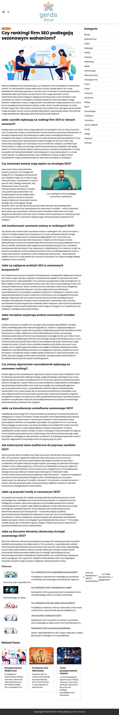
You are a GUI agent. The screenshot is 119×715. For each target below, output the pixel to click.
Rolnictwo (88, 97)
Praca (87, 84)
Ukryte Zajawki (91, 125)
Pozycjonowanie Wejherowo (13, 669)
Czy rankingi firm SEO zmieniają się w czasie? (51, 587)
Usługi (87, 134)
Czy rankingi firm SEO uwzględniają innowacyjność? (54, 572)
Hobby (87, 52)
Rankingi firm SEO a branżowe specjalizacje (50, 628)
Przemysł (88, 93)
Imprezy (88, 57)
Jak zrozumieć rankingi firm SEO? (46, 615)
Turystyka (88, 120)
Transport (88, 115)
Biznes (87, 34)
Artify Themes (78, 711)
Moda (86, 66)
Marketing (6, 29)
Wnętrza (88, 138)
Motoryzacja (90, 70)
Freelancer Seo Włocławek (40, 669)
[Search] (8, 12)
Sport (86, 106)
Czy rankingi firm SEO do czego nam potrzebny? (53, 603)
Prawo (87, 88)
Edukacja (88, 48)
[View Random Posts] (3, 12)
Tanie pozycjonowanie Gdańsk (68, 671)
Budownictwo (90, 39)
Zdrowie (87, 143)
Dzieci (87, 43)
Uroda (87, 129)
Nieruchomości (91, 75)
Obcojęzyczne (90, 79)
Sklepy (87, 102)
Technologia (90, 111)
